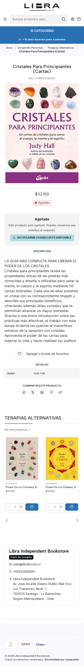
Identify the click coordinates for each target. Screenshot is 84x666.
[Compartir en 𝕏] (33, 392)
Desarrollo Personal (30, 48)
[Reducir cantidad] (9, 507)
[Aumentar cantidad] (21, 507)
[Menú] (5, 19)
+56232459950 (24, 571)
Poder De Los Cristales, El (21, 487)
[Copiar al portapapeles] (60, 392)
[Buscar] (64, 19)
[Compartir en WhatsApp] (42, 392)
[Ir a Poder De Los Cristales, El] (22, 458)
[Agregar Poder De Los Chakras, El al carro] (71, 507)
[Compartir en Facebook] (24, 392)
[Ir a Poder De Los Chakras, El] (62, 458)
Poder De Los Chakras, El (61, 487)
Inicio (9, 48)
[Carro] (79, 19)
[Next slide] (76, 520)
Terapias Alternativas (60, 48)
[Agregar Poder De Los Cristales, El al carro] (31, 507)
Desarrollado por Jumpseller (62, 659)
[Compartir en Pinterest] (51, 392)
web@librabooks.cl (26, 564)
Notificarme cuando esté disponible (44, 237)
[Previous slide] (8, 520)
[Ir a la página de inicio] (42, 7)
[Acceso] (72, 19)
